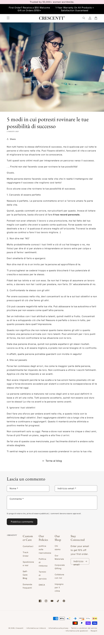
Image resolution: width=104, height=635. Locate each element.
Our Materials (59, 557)
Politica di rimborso (43, 562)
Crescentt (19, 628)
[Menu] (8, 18)
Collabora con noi (59, 576)
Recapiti (94, 631)
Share (13, 139)
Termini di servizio (43, 575)
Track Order (26, 554)
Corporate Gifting (60, 567)
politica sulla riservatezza (45, 549)
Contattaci (28, 546)
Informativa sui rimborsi (36, 628)
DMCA (42, 585)
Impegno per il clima (59, 587)
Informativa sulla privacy (59, 628)
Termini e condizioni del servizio (84, 628)
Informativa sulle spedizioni (77, 631)
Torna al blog (54, 460)
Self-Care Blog (25, 574)
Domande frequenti (27, 586)
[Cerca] (84, 18)
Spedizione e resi (28, 563)
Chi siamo (58, 547)
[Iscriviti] (86, 561)
